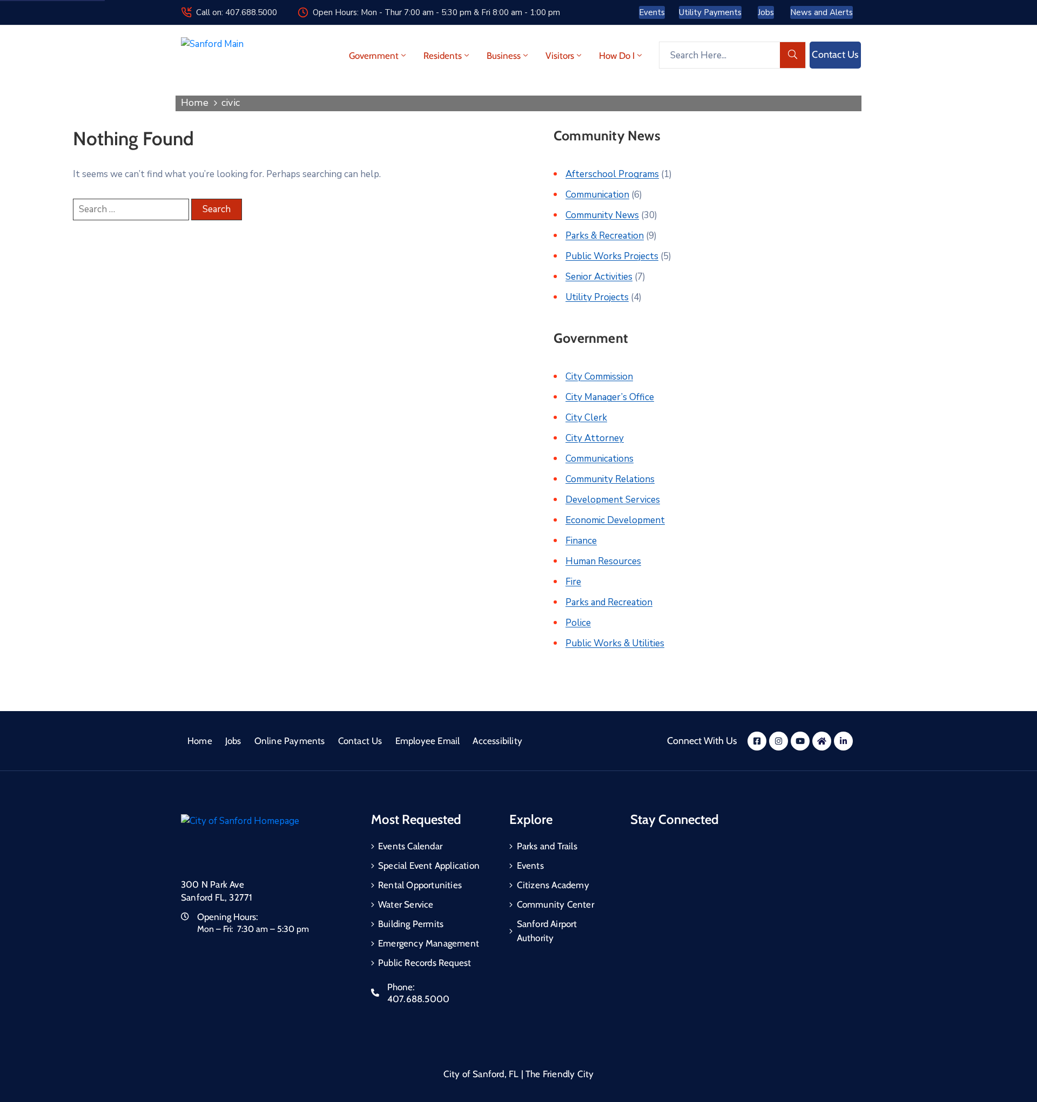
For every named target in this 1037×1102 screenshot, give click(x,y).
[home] (821, 741)
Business (504, 55)
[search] (793, 55)
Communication (597, 194)
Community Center (555, 904)
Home (194, 102)
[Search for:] (131, 209)
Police (578, 623)
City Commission (599, 376)
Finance (581, 541)
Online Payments (289, 740)
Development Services (612, 499)
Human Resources (603, 561)
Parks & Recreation (604, 235)
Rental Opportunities (420, 885)
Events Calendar (410, 846)
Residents (442, 55)
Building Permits (410, 923)
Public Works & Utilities (614, 643)
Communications (599, 458)
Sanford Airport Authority (547, 930)
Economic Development (615, 520)
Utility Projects (597, 297)
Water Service (406, 904)
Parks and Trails (547, 846)
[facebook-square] (757, 741)
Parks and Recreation (608, 602)
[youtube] (800, 741)
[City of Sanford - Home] (237, 55)
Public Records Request (424, 962)
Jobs (233, 740)
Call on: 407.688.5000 (236, 12)
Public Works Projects (611, 256)
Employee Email (427, 740)
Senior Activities (598, 277)
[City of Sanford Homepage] (262, 839)
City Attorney (594, 438)
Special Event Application (429, 865)
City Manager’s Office (609, 397)
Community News (602, 215)
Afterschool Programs (612, 174)
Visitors (560, 55)
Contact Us (360, 740)
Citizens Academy (553, 885)
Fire (573, 582)
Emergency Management (428, 943)
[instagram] (778, 741)
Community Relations (610, 479)
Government (374, 55)
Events (530, 865)
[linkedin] (843, 741)
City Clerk (586, 417)
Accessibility (497, 740)
